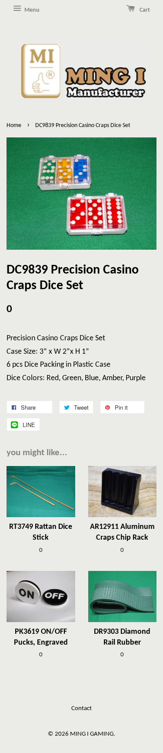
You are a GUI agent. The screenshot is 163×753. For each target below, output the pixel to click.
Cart (144, 10)
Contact (81, 708)
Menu (31, 10)
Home (14, 125)
